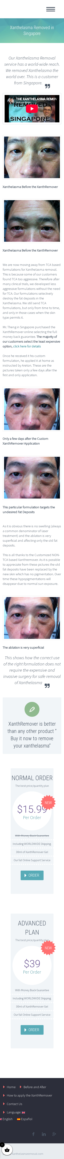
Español (26, 1119)
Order (33, 875)
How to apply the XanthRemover (29, 1095)
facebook (33, 1134)
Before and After (34, 1087)
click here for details (27, 346)
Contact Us (14, 1104)
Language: (14, 1112)
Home (11, 1087)
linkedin (43, 1134)
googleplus (54, 1134)
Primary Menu (50, 9)
